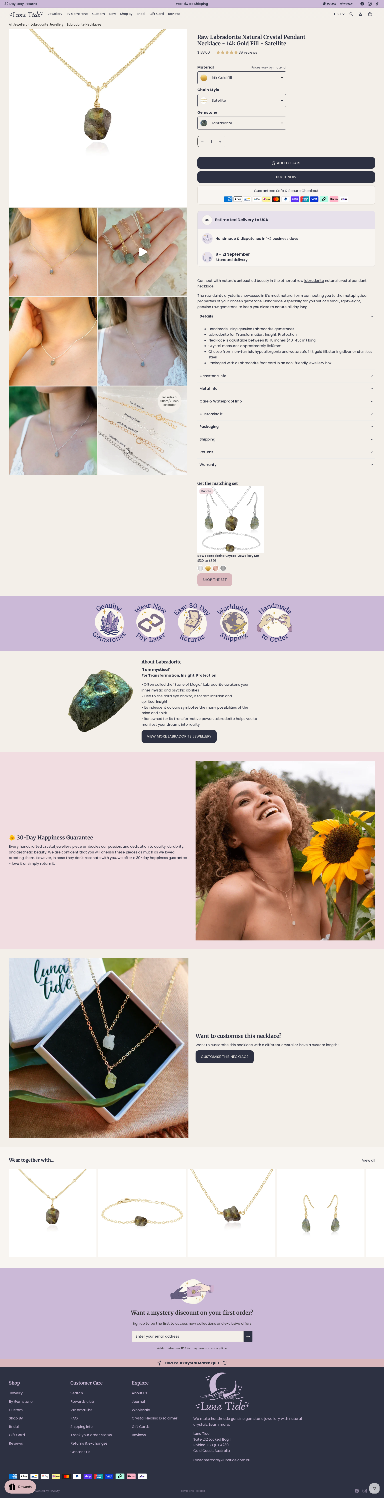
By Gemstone (21, 1401)
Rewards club (82, 1401)
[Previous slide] (204, 520)
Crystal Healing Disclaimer (155, 1418)
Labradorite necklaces (84, 24)
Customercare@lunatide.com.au (221, 1460)
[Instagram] (370, 4)
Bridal (14, 1426)
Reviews (16, 1443)
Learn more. (219, 1424)
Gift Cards (141, 1426)
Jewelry (16, 1393)
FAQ (74, 1418)
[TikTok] (377, 4)
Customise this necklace (224, 1056)
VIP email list (81, 1410)
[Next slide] (257, 520)
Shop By (16, 1418)
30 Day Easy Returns (20, 3)
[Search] (351, 14)
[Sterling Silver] (200, 568)
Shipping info (81, 1426)
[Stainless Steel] (223, 568)
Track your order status (91, 1434)
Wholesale (141, 1410)
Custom (16, 1410)
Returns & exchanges (89, 1443)
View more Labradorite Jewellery (179, 736)
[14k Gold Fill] (208, 568)
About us (139, 1393)
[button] (227, 52)
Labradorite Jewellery (47, 24)
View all (368, 1160)
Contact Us (80, 1451)
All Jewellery (18, 24)
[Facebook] (362, 4)
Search (76, 1393)
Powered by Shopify (47, 1491)
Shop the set (215, 579)
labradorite (314, 280)
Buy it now (286, 177)
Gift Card (17, 1434)
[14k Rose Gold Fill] (215, 568)
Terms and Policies (192, 1491)
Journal (138, 1401)
